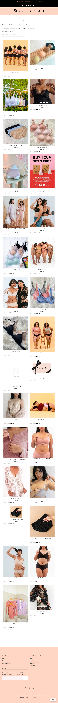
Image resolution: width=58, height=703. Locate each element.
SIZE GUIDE (32, 657)
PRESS (3, 658)
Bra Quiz (25, 21)
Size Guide (51, 17)
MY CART (31, 5)
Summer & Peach (18, 695)
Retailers (33, 21)
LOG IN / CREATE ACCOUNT (35, 655)
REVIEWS (4, 657)
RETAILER (32, 663)
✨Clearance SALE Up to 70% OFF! (18, 17)
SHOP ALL (31, 17)
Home (5, 17)
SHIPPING (32, 660)
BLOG (3, 660)
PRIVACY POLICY (6, 663)
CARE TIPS (32, 658)
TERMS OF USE (5, 662)
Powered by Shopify (46, 695)
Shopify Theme (26, 695)
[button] (16, 76)
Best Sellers (42, 17)
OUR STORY (5, 655)
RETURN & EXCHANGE (34, 662)
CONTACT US (32, 665)
